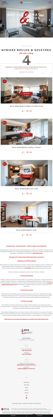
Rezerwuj (39, 415)
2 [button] (49, 22)
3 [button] (49, 24)
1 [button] (49, 20)
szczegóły (26, 93)
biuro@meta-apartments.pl (26, 365)
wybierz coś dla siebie (27, 72)
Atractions (26, 385)
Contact (26, 392)
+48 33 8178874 (26, 354)
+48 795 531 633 (28, 2)
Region (26, 387)
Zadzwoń (13, 415)
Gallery (26, 390)
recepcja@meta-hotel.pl (26, 368)
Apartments (26, 382)
